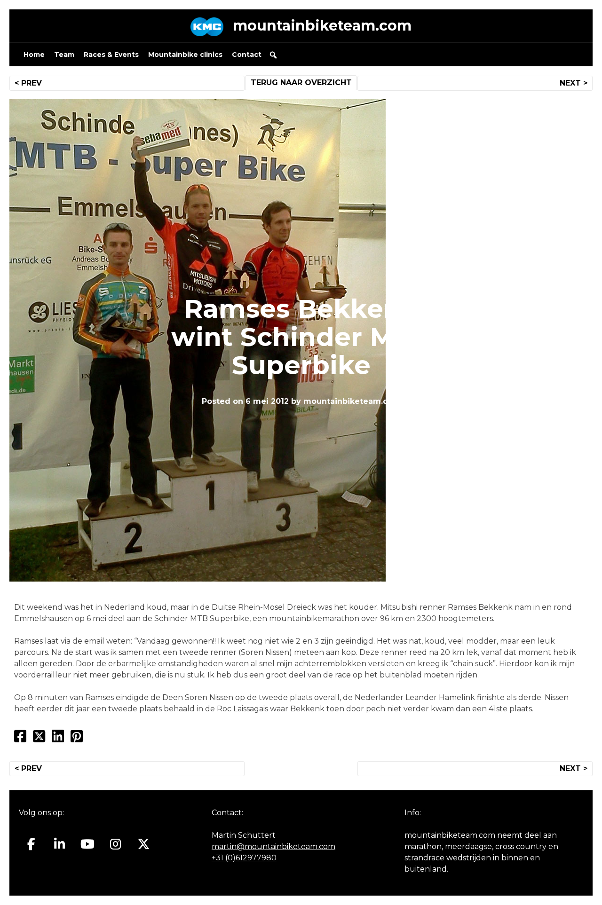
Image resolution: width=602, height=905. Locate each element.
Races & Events (111, 54)
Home (34, 54)
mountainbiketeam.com (322, 25)
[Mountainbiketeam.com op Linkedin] (59, 844)
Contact (246, 54)
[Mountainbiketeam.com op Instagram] (115, 844)
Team (64, 54)
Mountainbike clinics (185, 54)
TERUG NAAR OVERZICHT (301, 82)
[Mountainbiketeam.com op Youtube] (87, 844)
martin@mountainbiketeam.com (273, 846)
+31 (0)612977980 (244, 857)
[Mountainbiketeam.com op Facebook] (31, 844)
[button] (273, 55)
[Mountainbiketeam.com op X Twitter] (143, 844)
